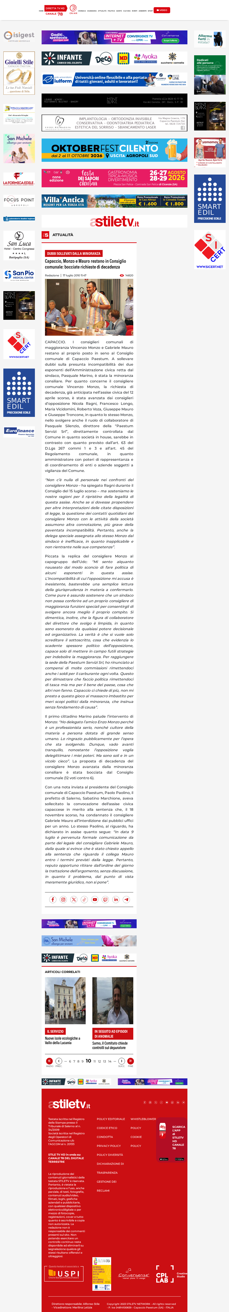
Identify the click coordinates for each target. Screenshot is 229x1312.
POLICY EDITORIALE (111, 1119)
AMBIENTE (142, 11)
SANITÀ (119, 11)
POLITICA (111, 11)
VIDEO (163, 10)
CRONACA (82, 11)
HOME (41, 11)
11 (94, 1061)
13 (104, 1061)
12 (99, 1061)
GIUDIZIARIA (92, 11)
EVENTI (134, 11)
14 (109, 1061)
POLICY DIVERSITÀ (110, 1154)
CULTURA (127, 11)
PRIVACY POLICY (109, 1146)
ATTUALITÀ (102, 11)
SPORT (150, 11)
